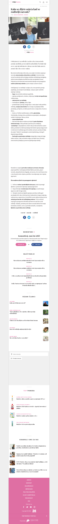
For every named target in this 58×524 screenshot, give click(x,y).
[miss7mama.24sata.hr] (15, 2)
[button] (46, 2)
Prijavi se (21, 244)
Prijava (37, 244)
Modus (26, 14)
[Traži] (40, 2)
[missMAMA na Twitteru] (27, 507)
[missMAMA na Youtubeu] (30, 507)
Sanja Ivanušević (18, 14)
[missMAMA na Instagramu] (34, 507)
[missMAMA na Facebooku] (23, 507)
